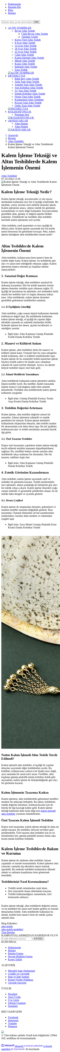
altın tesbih (7, 926)
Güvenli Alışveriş (17, 982)
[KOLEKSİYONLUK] (21, 117)
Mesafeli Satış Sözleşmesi (21, 970)
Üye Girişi (13, 1000)
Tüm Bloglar (8, 932)
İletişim (12, 13)
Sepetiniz (13, 1006)
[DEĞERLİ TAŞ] (18, 108)
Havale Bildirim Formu (20, 956)
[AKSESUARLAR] (19, 129)
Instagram (13, 1020)
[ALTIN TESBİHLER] (21, 72)
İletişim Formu (15, 953)
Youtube (12, 1023)
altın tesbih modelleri (12, 929)
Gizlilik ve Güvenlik (19, 973)
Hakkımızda (14, 4)
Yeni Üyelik (14, 997)
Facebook (13, 1017)
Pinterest (12, 1026)
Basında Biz (14, 7)
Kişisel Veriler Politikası (20, 979)
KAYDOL (38, 938)
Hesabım (12, 994)
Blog (10, 10)
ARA (36, 22)
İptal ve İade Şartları (18, 976)
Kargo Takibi (15, 959)
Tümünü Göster (29, 36)
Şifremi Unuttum (17, 1003)
